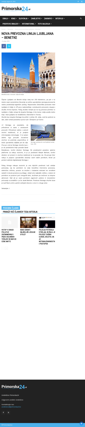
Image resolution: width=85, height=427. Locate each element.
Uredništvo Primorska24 (10, 395)
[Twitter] (81, 1)
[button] (80, 18)
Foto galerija (44, 24)
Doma (3, 29)
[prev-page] (3, 248)
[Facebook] (78, 1)
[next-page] (6, 248)
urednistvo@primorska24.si (11, 407)
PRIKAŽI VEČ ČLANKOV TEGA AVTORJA (20, 212)
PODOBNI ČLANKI (11, 208)
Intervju (59, 18)
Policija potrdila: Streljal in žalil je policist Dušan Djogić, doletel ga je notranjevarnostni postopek (47, 237)
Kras (13, 18)
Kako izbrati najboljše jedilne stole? (27, 232)
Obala (5, 18)
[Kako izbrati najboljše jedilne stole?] (28, 222)
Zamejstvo (36, 18)
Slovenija (23, 18)
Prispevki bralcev (10, 24)
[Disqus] (28, 285)
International (28, 24)
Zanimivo (48, 18)
